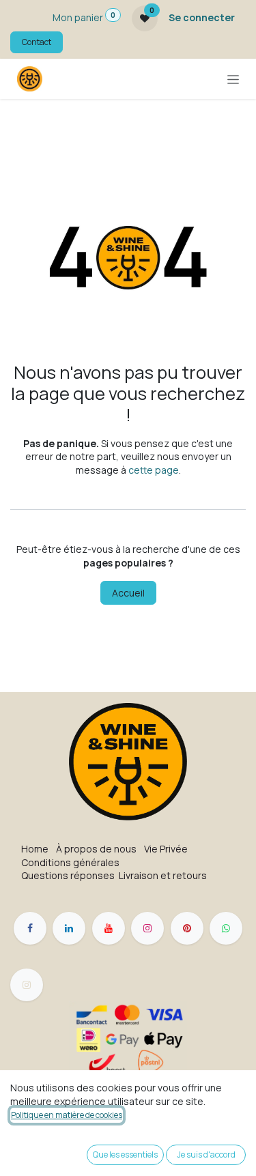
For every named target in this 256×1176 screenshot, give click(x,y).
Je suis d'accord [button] (206, 1154)
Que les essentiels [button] (125, 1154)
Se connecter (202, 17)
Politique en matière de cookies (66, 1115)
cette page (153, 469)
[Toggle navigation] (233, 79)
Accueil (128, 592)
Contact (36, 42)
